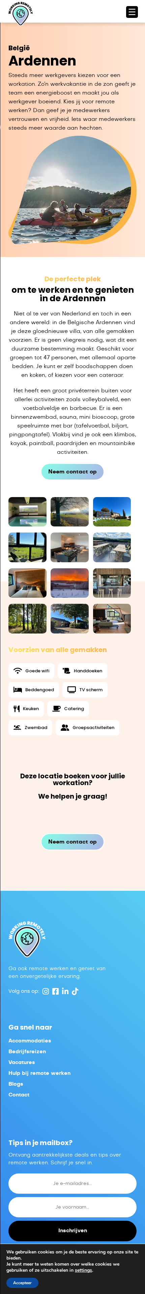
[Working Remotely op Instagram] (45, 991)
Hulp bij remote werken (39, 1073)
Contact (18, 1094)
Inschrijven (72, 1230)
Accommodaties (29, 1040)
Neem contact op (72, 471)
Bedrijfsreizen (27, 1051)
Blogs (15, 1084)
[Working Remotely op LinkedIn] (64, 991)
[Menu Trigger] (132, 12)
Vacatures (21, 1062)
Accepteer (22, 1283)
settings (83, 1270)
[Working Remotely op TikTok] (74, 991)
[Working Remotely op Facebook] (55, 991)
